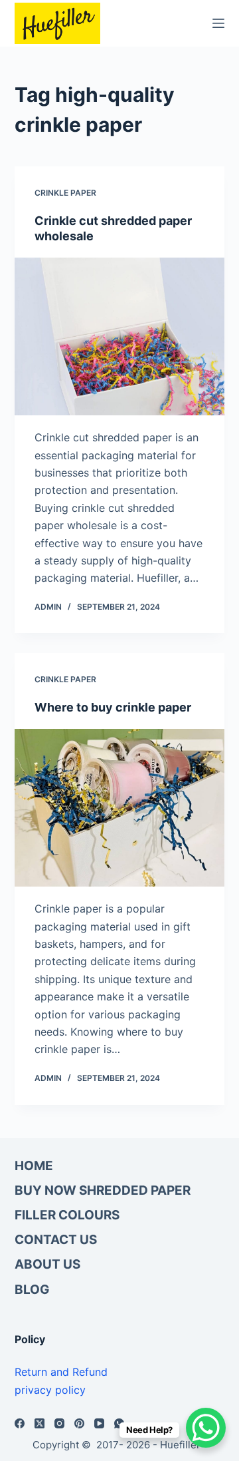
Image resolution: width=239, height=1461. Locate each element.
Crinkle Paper (65, 193)
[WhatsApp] (119, 1423)
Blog (32, 1289)
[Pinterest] (79, 1423)
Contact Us (56, 1239)
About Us (47, 1264)
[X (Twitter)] (39, 1423)
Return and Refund (61, 1371)
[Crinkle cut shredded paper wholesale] (120, 337)
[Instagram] (59, 1423)
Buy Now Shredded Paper (103, 1190)
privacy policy (50, 1389)
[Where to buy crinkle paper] (120, 808)
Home (34, 1165)
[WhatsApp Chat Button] (206, 1428)
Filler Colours (67, 1215)
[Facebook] (20, 1423)
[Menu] (218, 23)
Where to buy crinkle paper (113, 707)
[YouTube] (99, 1423)
